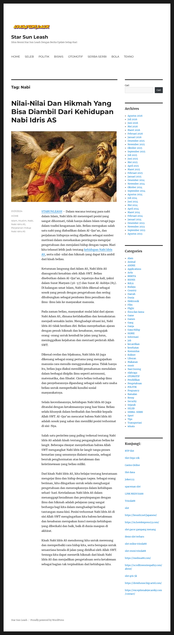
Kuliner (132, 354)
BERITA (132, 276)
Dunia (131, 297)
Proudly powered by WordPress (47, 620)
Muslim (22, 220)
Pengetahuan (135, 383)
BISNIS (58, 56)
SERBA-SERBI (97, 56)
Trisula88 (130, 500)
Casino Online (132, 465)
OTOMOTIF (75, 56)
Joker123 (129, 479)
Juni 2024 (133, 201)
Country (132, 290)
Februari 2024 (135, 216)
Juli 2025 (132, 155)
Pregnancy (133, 390)
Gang (130, 322)
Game (131, 315)
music (131, 365)
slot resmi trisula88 (135, 551)
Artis (130, 272)
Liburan (132, 358)
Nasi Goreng (134, 369)
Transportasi (135, 422)
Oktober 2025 (135, 148)
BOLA (115, 56)
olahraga (132, 372)
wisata (131, 426)
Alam (130, 258)
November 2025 (136, 144)
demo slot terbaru (134, 536)
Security (132, 401)
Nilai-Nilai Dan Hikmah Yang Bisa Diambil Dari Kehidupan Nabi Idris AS (62, 111)
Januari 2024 (134, 219)
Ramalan (132, 394)
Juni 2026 (133, 123)
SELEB (29, 56)
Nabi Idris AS (18, 224)
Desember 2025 (136, 140)
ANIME (131, 265)
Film (130, 304)
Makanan (133, 362)
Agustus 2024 (135, 194)
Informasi (133, 337)
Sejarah (132, 404)
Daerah (131, 294)
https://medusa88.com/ (138, 558)
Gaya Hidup (134, 329)
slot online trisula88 (136, 543)
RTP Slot (129, 450)
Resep (131, 397)
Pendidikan (134, 379)
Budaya (131, 286)
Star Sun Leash (29, 37)
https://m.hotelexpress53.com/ (142, 522)
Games (131, 319)
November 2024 (136, 183)
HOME (15, 56)
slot (127, 508)
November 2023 (136, 226)
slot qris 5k (131, 576)
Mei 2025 (133, 162)
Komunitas (134, 351)
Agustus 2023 (135, 233)
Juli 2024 (132, 198)
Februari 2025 (135, 173)
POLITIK (44, 56)
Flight (131, 308)
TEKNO (129, 56)
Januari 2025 (134, 176)
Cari (127, 85)
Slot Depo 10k (132, 458)
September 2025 (136, 151)
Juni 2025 (133, 158)
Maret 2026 (134, 130)
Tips (130, 419)
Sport (131, 415)
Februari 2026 (135, 133)
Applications (134, 269)
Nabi (30, 220)
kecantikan (134, 344)
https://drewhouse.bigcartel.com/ (143, 583)
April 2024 (133, 208)
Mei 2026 (133, 126)
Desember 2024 (136, 180)
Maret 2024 (134, 212)
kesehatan (133, 347)
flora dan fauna (136, 312)
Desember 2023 (136, 223)
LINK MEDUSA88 (134, 493)
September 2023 (136, 230)
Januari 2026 (135, 137)
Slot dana (130, 472)
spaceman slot (133, 486)
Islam (14, 220)
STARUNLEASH (51, 211)
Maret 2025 (134, 169)
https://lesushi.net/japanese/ (141, 515)
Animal (131, 261)
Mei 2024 (133, 205)
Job (129, 340)
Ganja (131, 326)
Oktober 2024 (135, 187)
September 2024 (136, 190)
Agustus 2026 (135, 115)
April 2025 (133, 165)
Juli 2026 (132, 119)
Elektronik (133, 301)
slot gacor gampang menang (140, 529)
